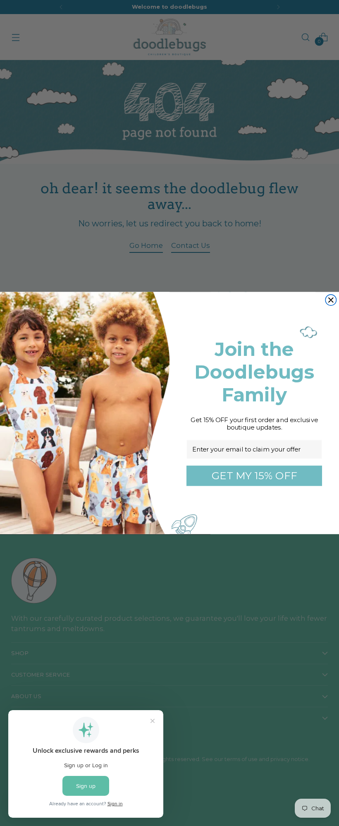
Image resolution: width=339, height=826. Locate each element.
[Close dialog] (330, 300)
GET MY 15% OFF (254, 475)
